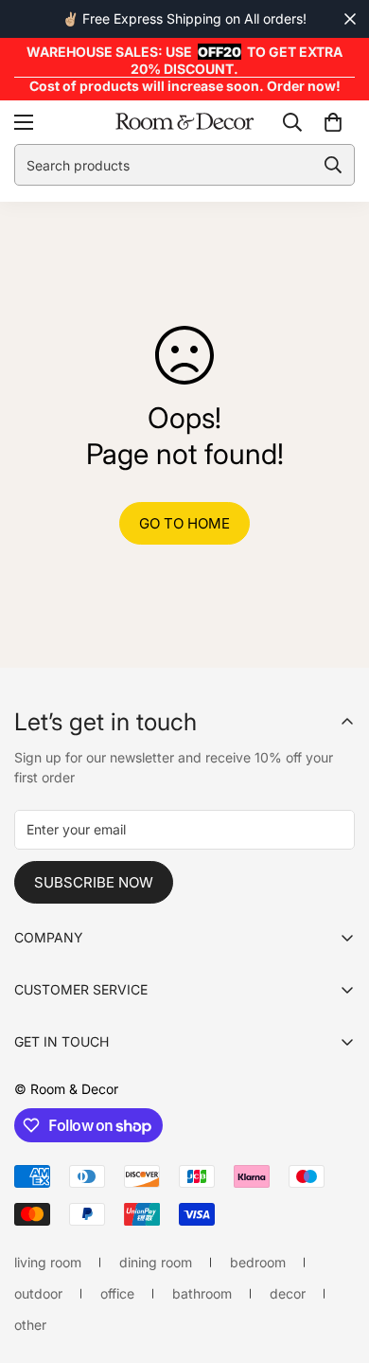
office (117, 1293)
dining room (155, 1262)
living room (47, 1262)
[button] (333, 122)
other (30, 1325)
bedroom (258, 1262)
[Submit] (333, 165)
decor (288, 1293)
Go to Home (184, 523)
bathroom (202, 1293)
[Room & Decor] (184, 122)
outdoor (38, 1293)
